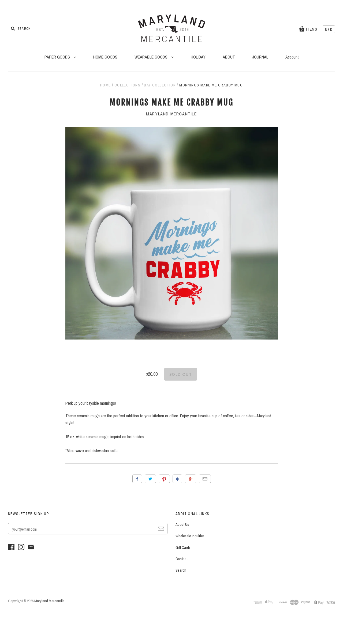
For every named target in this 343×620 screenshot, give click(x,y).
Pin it (164, 479)
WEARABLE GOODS (152, 57)
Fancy (177, 479)
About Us (182, 524)
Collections (127, 85)
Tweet (150, 479)
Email (205, 479)
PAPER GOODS (57, 57)
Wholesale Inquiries (190, 536)
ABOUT (229, 57)
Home (105, 85)
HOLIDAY (198, 57)
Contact (182, 558)
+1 (190, 479)
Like (137, 479)
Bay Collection (160, 85)
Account (292, 57)
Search (181, 570)
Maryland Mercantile (171, 114)
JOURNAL (260, 57)
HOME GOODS (105, 57)
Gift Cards (183, 547)
